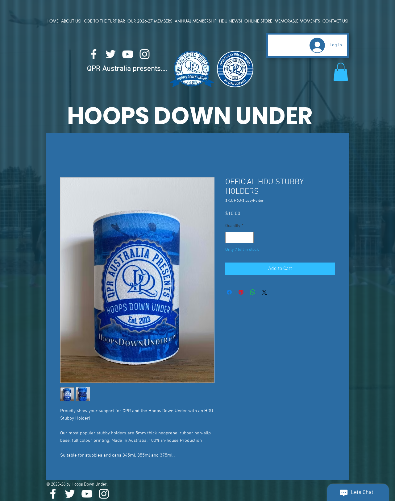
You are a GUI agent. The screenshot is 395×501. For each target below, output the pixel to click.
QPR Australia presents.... (127, 68)
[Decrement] (230, 237)
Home (66, 155)
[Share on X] (264, 292)
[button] (340, 72)
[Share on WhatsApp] (252, 292)
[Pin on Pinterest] (241, 292)
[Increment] (249, 237)
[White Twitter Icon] (110, 54)
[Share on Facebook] (229, 292)
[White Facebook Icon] (93, 54)
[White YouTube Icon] (127, 54)
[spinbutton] (239, 237)
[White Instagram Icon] (144, 54)
